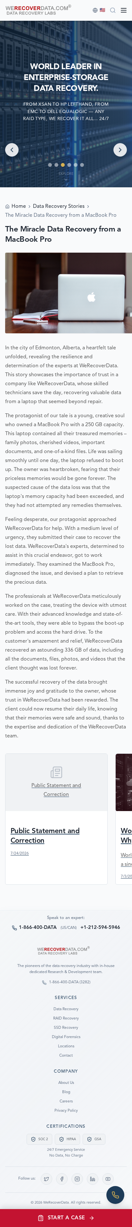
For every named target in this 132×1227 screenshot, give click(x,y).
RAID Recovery (66, 1018)
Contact (66, 1056)
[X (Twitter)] (46, 1179)
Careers (66, 1101)
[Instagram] (77, 1179)
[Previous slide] (12, 150)
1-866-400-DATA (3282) (69, 982)
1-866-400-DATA (38, 927)
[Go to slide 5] (76, 165)
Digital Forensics (66, 1037)
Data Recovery (66, 1009)
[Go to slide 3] (63, 165)
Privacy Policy (66, 1111)
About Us (66, 1083)
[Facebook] (62, 1179)
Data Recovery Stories (59, 206)
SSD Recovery (66, 1028)
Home (19, 206)
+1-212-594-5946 (100, 927)
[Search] (113, 10)
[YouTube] (108, 1179)
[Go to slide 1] (50, 165)
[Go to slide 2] (56, 165)
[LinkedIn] (92, 1179)
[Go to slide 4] (69, 165)
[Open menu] (123, 10)
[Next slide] (120, 150)
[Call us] (115, 1195)
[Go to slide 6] (82, 165)
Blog (66, 1092)
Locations (66, 1046)
